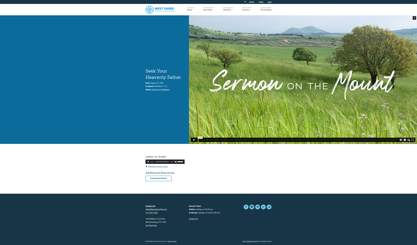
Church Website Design (249, 241)
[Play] (148, 162)
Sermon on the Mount (160, 89)
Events (251, 2)
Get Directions (151, 225)
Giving (261, 2)
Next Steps (207, 9)
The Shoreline (265, 9)
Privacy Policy (172, 241)
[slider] (180, 161)
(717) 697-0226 (152, 212)
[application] (165, 162)
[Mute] (176, 162)
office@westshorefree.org (156, 209)
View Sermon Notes (158, 178)
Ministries (227, 9)
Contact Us (193, 218)
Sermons (245, 9)
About (189, 9)
